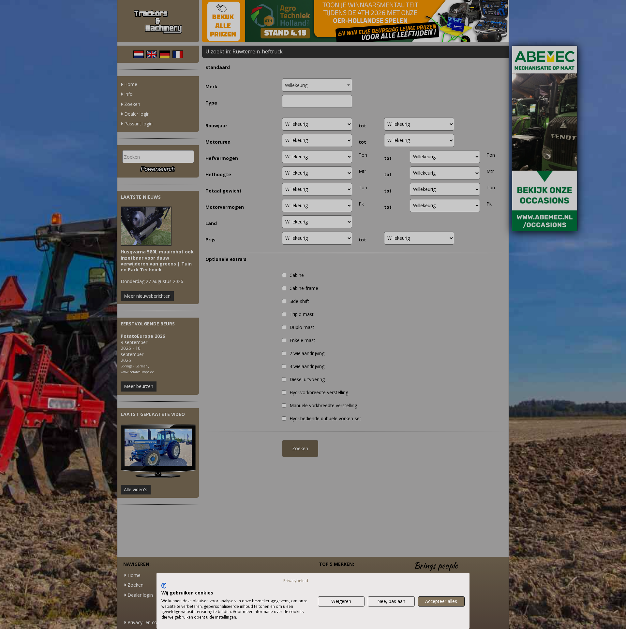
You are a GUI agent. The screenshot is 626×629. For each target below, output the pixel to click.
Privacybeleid (295, 580)
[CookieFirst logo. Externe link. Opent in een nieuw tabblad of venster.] (163, 586)
